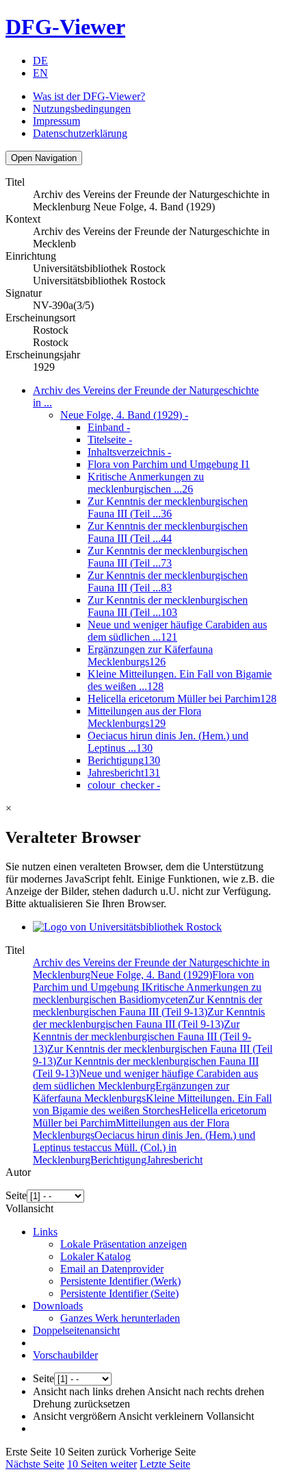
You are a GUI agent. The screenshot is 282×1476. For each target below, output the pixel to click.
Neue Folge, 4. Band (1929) (124, 415)
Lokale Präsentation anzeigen (123, 1244)
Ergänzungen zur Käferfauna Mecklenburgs (150, 655)
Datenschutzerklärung (80, 133)
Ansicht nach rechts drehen (205, 1391)
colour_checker (124, 785)
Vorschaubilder (65, 1355)
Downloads (58, 1306)
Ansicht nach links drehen (89, 1391)
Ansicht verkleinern (160, 1416)
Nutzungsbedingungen (82, 108)
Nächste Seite (34, 1464)
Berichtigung (124, 760)
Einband (109, 427)
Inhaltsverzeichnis (129, 452)
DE (40, 60)
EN (40, 73)
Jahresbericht (124, 772)
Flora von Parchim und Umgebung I (169, 464)
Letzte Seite (165, 1464)
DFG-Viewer (65, 26)
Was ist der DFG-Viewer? (89, 96)
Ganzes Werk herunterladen (120, 1318)
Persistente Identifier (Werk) (120, 1281)
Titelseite (110, 439)
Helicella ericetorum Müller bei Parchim (182, 698)
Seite (16, 1195)
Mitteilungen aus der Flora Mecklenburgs (144, 717)
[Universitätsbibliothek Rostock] (127, 927)
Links (45, 1232)
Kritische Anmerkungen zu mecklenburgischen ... (146, 483)
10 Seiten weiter (102, 1464)
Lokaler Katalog (95, 1256)
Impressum (56, 121)
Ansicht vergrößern (74, 1416)
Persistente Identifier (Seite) (119, 1293)
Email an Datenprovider (112, 1269)
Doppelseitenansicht (76, 1330)
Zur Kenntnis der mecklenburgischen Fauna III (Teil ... (168, 507)
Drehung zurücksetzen (81, 1404)
